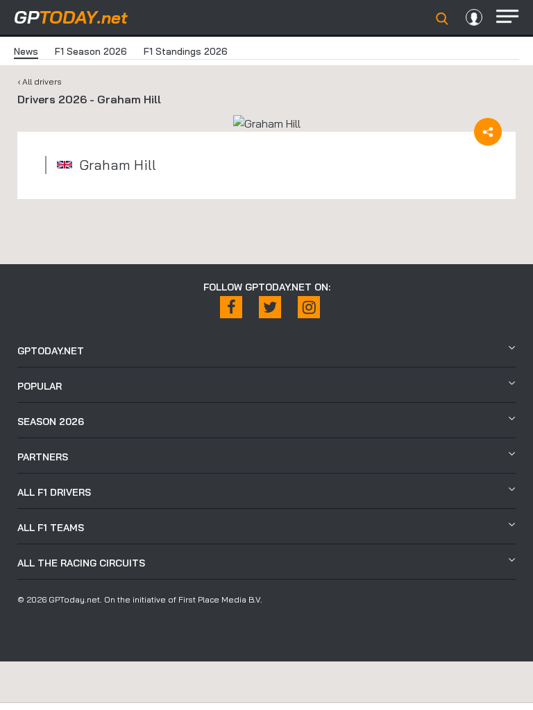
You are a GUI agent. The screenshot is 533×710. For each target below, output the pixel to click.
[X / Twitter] (270, 307)
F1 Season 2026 (91, 51)
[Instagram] (309, 307)
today (71, 17)
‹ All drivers (39, 81)
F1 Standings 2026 (186, 51)
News (26, 51)
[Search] (442, 19)
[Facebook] (231, 307)
